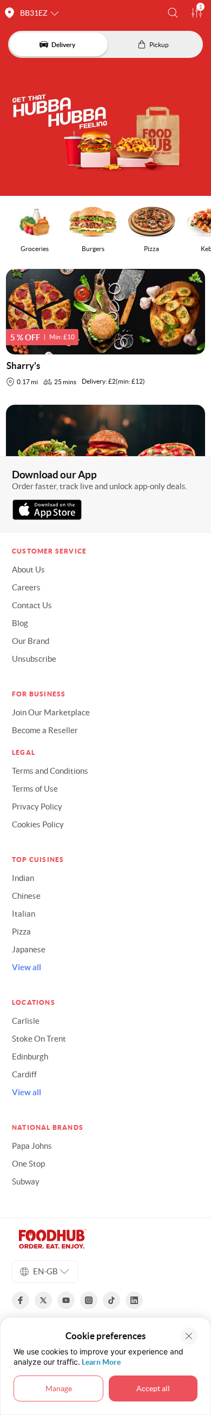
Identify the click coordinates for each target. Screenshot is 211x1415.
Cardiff (24, 1074)
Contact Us (32, 605)
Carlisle (25, 1020)
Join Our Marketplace (51, 712)
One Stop (28, 1163)
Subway (25, 1181)
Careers (26, 587)
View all (26, 967)
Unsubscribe (34, 658)
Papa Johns (32, 1145)
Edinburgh (30, 1056)
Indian (23, 878)
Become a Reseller (45, 730)
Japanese (28, 949)
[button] (173, 13)
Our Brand (30, 641)
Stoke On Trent (39, 1038)
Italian (23, 913)
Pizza (21, 931)
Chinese (26, 895)
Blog (20, 623)
